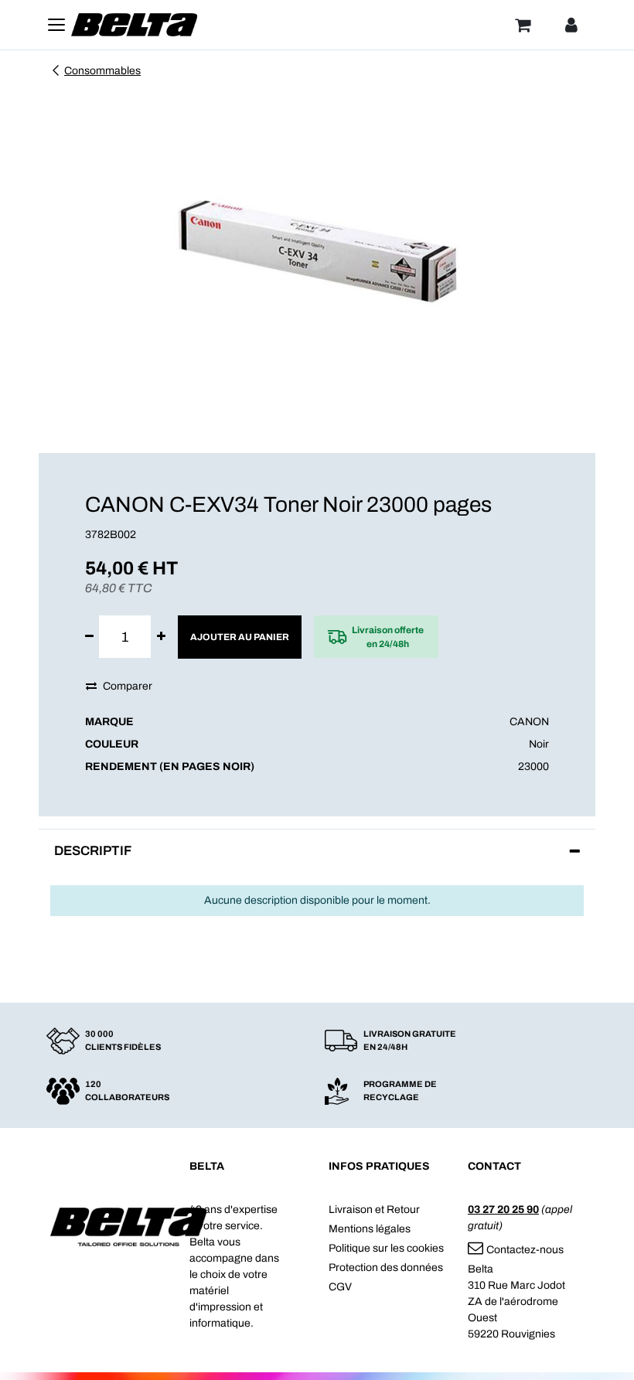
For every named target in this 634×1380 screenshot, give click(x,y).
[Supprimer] (89, 637)
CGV (340, 1287)
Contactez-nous (525, 1250)
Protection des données (386, 1267)
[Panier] (522, 25)
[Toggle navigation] (56, 24)
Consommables (102, 71)
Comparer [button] (127, 686)
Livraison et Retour (374, 1209)
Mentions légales (370, 1229)
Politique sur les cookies (386, 1248)
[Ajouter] (161, 637)
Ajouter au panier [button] (239, 637)
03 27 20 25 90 (503, 1209)
